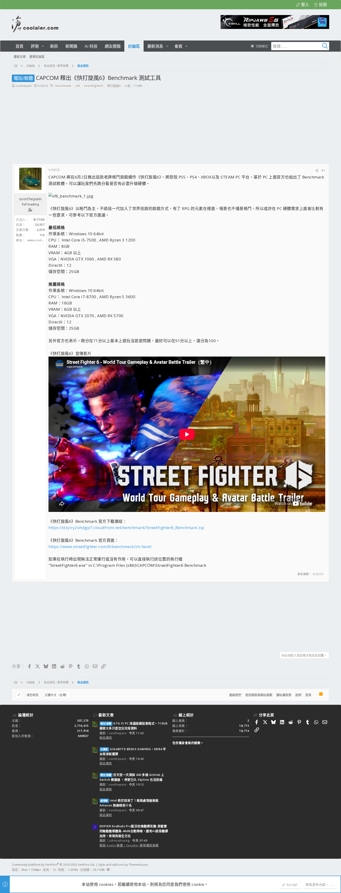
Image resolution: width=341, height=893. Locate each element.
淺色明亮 (32, 695)
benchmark (63, 86)
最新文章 (106, 715)
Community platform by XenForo (53, 864)
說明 (298, 695)
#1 (323, 170)
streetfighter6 (93, 86)
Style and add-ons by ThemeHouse (123, 864)
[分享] (317, 170)
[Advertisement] (170, 123)
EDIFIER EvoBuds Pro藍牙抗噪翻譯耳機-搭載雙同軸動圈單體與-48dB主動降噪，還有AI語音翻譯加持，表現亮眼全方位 (134, 831)
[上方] (315, 695)
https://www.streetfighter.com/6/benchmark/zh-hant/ (100, 546)
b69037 (83, 736)
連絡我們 (235, 695)
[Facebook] (327, 867)
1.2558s (73, 870)
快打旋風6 (114, 86)
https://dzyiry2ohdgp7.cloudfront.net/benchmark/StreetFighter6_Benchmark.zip (126, 527)
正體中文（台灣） (57, 695)
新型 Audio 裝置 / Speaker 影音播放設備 (129, 845)
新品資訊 (106, 738)
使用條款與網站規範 (258, 695)
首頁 (308, 695)
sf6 (77, 86)
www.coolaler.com (41, 240)
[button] (42, 46)
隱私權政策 (283, 695)
